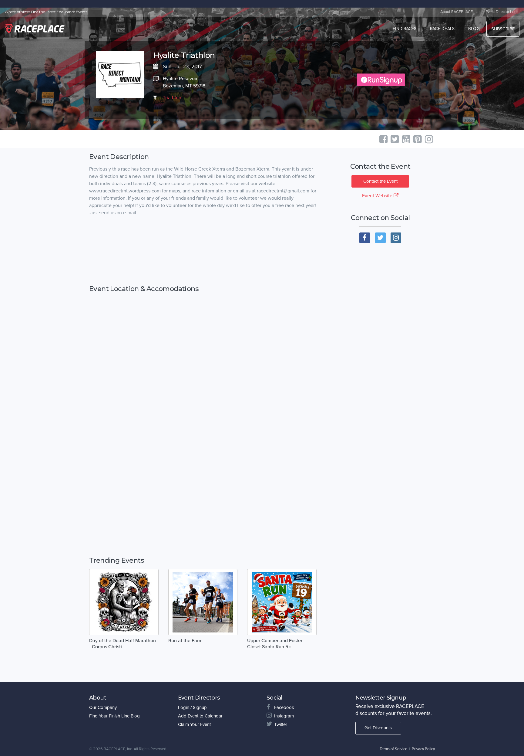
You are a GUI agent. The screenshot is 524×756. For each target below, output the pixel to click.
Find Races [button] (405, 28)
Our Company (103, 707)
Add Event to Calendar (200, 716)
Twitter (280, 724)
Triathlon (172, 98)
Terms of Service (393, 749)
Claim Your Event (194, 724)
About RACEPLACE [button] (456, 11)
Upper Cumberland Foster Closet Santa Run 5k (274, 644)
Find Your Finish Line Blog (114, 716)
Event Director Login (502, 11)
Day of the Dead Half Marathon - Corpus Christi (122, 644)
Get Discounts (378, 728)
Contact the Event (380, 181)
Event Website (378, 196)
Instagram (284, 716)
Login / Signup (192, 707)
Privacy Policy (423, 749)
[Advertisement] (203, 251)
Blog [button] (474, 28)
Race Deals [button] (442, 28)
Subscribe (503, 29)
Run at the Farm (185, 641)
